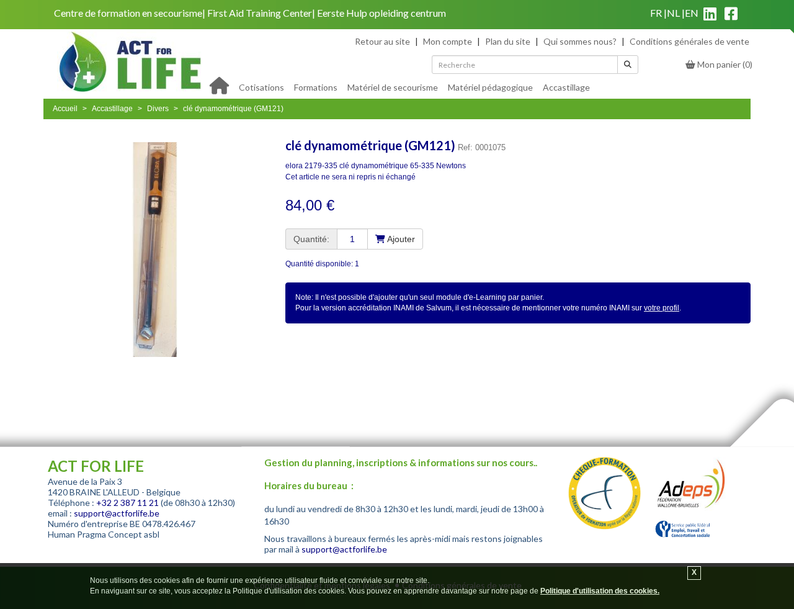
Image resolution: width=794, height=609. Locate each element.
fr (656, 13)
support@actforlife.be (116, 513)
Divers (158, 108)
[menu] (414, 86)
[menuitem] (261, 86)
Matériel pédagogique (490, 87)
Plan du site (507, 41)
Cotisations (261, 87)
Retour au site (382, 41)
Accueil (65, 108)
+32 (105, 502)
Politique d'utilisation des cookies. (599, 591)
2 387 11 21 (136, 502)
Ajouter (400, 239)
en (691, 13)
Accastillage (566, 87)
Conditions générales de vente (689, 41)
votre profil (661, 308)
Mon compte (447, 41)
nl (673, 13)
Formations (315, 87)
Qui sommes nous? (580, 41)
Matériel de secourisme (392, 87)
